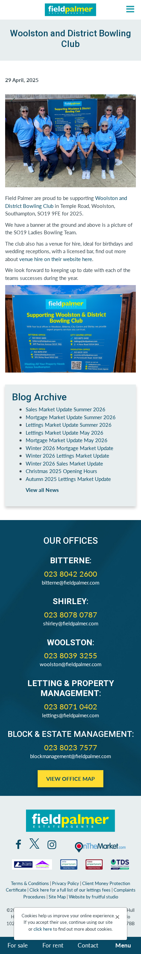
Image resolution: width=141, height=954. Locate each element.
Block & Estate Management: (71, 734)
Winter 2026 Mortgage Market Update (69, 447)
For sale (18, 945)
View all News (42, 489)
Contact (88, 945)
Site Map (57, 896)
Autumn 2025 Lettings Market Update (68, 478)
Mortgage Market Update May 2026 (66, 440)
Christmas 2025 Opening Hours (61, 470)
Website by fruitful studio (93, 896)
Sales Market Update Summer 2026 (65, 409)
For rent (53, 945)
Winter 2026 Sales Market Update (64, 463)
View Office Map (70, 778)
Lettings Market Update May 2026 (64, 432)
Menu (123, 945)
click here (43, 929)
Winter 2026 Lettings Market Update (67, 455)
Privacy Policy (65, 883)
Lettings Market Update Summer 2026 (69, 424)
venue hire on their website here (55, 258)
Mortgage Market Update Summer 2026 (71, 417)
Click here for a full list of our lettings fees (70, 889)
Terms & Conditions (30, 883)
